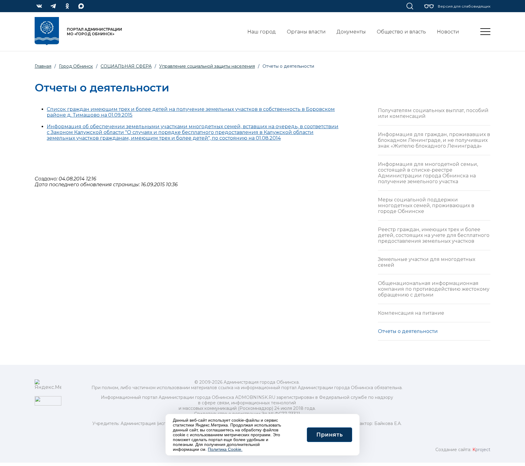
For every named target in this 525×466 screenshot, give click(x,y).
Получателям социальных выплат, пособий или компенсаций (433, 113)
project (481, 449)
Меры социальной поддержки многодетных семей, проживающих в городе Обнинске (426, 205)
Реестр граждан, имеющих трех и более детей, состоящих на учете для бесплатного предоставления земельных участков (433, 235)
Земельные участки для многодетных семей (426, 262)
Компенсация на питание (411, 313)
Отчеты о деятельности (408, 331)
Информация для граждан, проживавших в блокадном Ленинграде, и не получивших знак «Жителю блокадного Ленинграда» (434, 140)
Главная (43, 66)
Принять (329, 434)
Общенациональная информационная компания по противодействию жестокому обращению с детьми (433, 289)
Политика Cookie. (225, 449)
